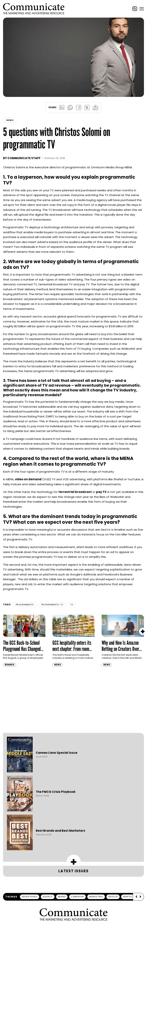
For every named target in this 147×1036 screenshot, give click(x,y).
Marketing (96, 896)
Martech (129, 896)
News (10, 120)
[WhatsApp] (70, 107)
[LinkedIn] (61, 107)
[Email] (95, 107)
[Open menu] (141, 8)
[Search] (134, 8)
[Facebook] (78, 107)
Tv (71, 604)
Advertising (29, 896)
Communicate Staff (24, 158)
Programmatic (25, 604)
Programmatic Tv (52, 604)
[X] (87, 107)
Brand (62, 896)
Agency (48, 896)
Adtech (113, 896)
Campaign (77, 896)
